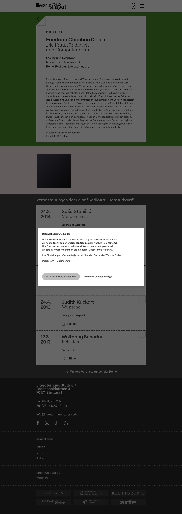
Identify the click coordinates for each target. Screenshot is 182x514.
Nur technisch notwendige (97, 276)
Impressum (48, 260)
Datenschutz (63, 260)
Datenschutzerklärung (101, 249)
